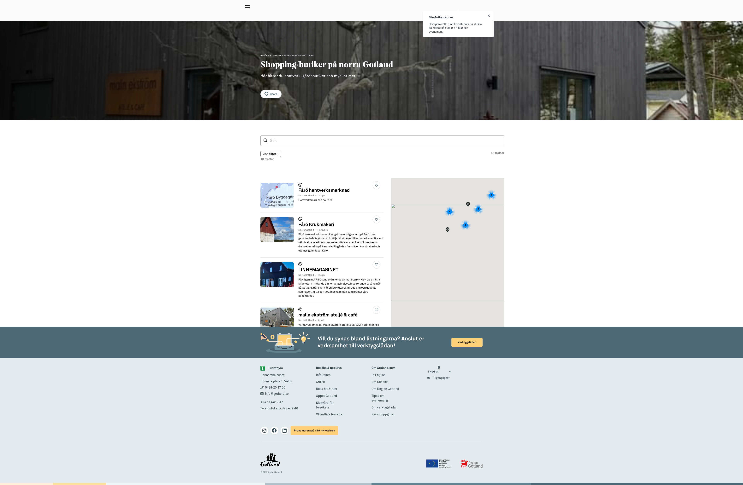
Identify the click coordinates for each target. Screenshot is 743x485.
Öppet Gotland (326, 395)
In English (378, 375)
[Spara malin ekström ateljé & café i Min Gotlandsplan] (376, 310)
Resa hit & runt (326, 388)
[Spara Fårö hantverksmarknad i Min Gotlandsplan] (376, 185)
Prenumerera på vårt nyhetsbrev (314, 430)
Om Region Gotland (385, 388)
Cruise (320, 382)
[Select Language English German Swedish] (439, 370)
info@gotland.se (277, 393)
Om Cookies (380, 382)
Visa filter (271, 154)
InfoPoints (323, 375)
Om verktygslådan (384, 407)
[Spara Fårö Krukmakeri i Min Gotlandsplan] (376, 219)
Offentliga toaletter (330, 414)
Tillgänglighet (440, 378)
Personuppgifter (383, 414)
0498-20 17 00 (275, 387)
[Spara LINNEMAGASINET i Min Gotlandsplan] (376, 264)
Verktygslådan (467, 342)
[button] (447, 229)
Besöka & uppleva (329, 368)
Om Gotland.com (383, 368)
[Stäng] (489, 16)
